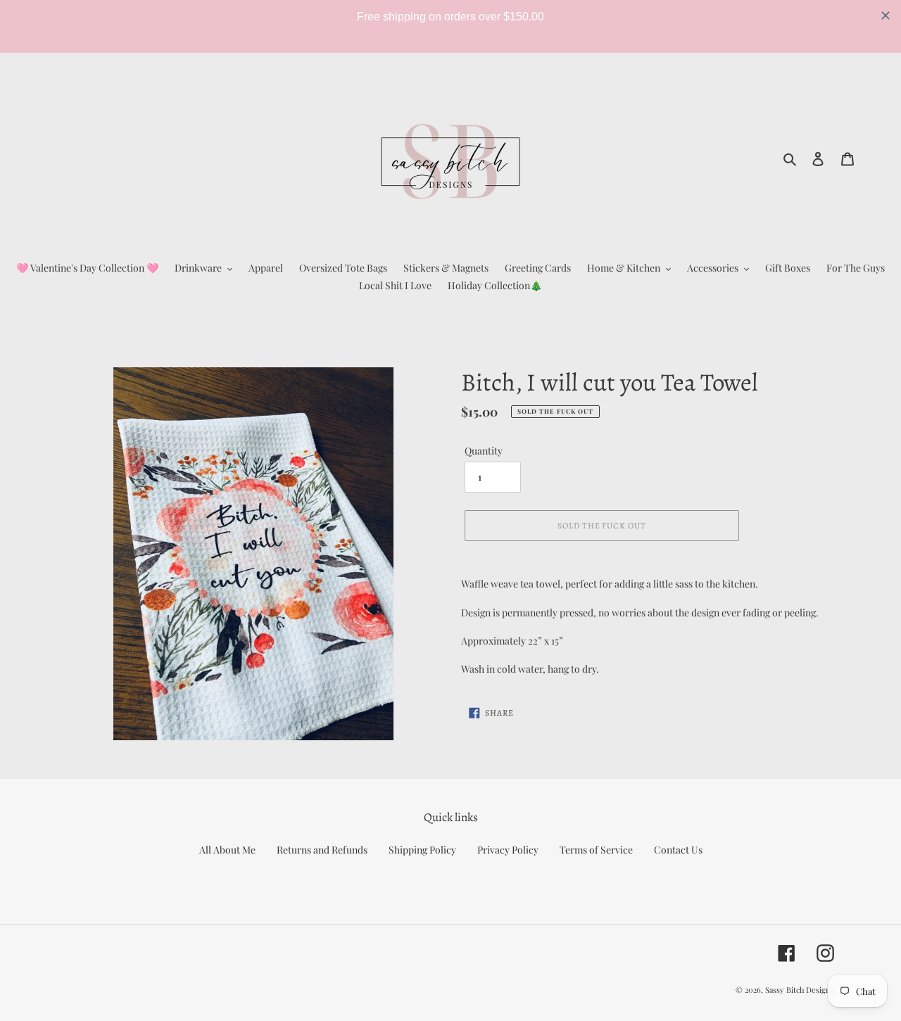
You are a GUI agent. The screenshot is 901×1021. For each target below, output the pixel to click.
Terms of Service (596, 849)
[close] (885, 15)
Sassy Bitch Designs (799, 989)
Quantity (484, 450)
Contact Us (678, 849)
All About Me (227, 849)
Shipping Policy (422, 849)
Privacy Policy (507, 849)
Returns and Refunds (322, 849)
